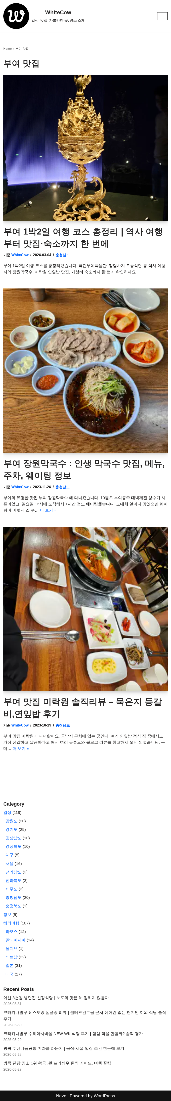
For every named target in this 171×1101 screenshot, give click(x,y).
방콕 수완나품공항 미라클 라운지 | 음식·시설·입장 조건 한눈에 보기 (63, 1048)
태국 (10, 974)
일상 (7, 812)
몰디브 (12, 948)
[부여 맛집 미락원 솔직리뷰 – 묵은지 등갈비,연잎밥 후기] (85, 609)
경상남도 (14, 838)
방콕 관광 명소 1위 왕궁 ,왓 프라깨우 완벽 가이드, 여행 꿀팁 (57, 1063)
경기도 (12, 829)
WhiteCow (19, 255)
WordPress (104, 1095)
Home (7, 48)
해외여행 (11, 923)
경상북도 (14, 846)
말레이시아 (16, 940)
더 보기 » (48, 510)
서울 (10, 863)
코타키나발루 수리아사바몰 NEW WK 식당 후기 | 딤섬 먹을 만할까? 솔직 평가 (73, 1033)
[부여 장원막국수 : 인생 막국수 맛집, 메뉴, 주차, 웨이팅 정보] (85, 370)
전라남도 (14, 872)
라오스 (12, 931)
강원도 (12, 821)
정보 (7, 914)
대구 (10, 855)
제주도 (12, 889)
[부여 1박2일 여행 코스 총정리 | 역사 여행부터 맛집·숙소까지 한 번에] (85, 148)
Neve (61, 1095)
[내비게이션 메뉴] (162, 16)
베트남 (12, 957)
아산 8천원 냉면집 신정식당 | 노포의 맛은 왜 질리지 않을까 (56, 998)
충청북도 (14, 906)
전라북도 (14, 880)
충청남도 (63, 255)
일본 (10, 965)
